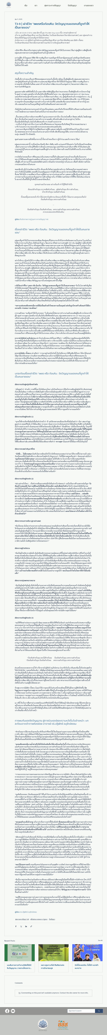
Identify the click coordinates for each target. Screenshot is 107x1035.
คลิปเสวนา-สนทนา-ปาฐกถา (38, 919)
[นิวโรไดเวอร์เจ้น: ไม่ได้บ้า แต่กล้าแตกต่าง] (87, 952)
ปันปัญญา (52, 919)
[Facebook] (7, 1011)
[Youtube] (13, 1011)
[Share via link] (31, 926)
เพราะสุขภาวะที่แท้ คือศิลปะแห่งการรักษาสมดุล (52, 967)
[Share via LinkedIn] (26, 926)
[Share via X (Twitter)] (21, 926)
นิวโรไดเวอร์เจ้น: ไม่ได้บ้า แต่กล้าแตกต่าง (86, 967)
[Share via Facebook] (16, 926)
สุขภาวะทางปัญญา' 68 (22, 919)
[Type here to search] (99, 1011)
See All (100, 940)
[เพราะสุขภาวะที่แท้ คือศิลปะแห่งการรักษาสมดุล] (53, 952)
